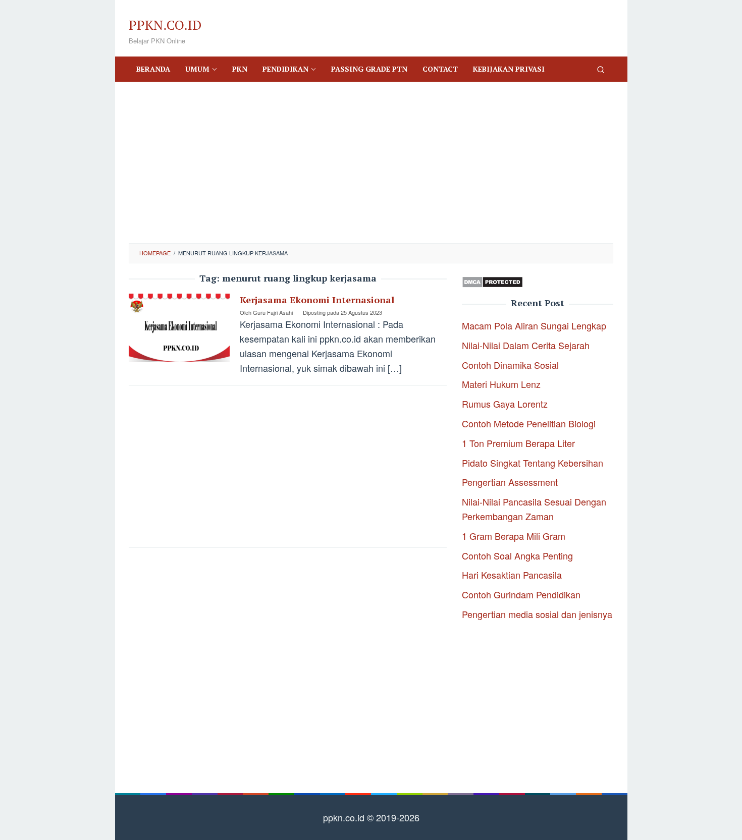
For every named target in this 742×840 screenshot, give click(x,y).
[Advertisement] (371, 162)
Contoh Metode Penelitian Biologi (529, 423)
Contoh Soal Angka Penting (517, 555)
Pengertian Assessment (510, 481)
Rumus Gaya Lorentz (505, 403)
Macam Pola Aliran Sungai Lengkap (534, 325)
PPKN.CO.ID (165, 24)
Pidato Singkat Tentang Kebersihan (532, 462)
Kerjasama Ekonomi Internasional (317, 300)
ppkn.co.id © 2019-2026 (371, 817)
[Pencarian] (600, 69)
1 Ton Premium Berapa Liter (518, 443)
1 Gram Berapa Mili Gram (513, 535)
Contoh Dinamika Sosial (510, 364)
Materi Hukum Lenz (501, 383)
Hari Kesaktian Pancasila (512, 574)
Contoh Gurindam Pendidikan (521, 594)
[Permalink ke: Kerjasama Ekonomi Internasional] (179, 325)
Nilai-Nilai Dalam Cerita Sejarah (526, 345)
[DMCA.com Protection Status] (492, 280)
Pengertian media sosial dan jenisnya (537, 614)
